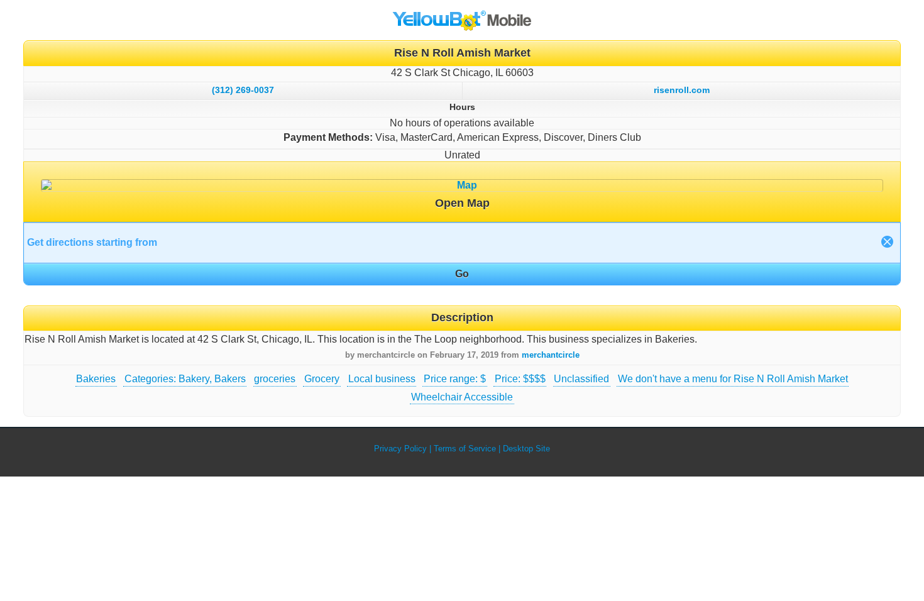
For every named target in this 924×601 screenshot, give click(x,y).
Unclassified (581, 378)
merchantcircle (551, 355)
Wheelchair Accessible (462, 397)
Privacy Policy (400, 448)
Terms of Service (465, 448)
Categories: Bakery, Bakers (185, 378)
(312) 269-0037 (243, 90)
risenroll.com (682, 90)
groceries (274, 378)
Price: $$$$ (520, 378)
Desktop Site (526, 448)
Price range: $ (455, 378)
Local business (381, 378)
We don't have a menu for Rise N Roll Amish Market (733, 378)
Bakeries (96, 378)
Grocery (321, 378)
